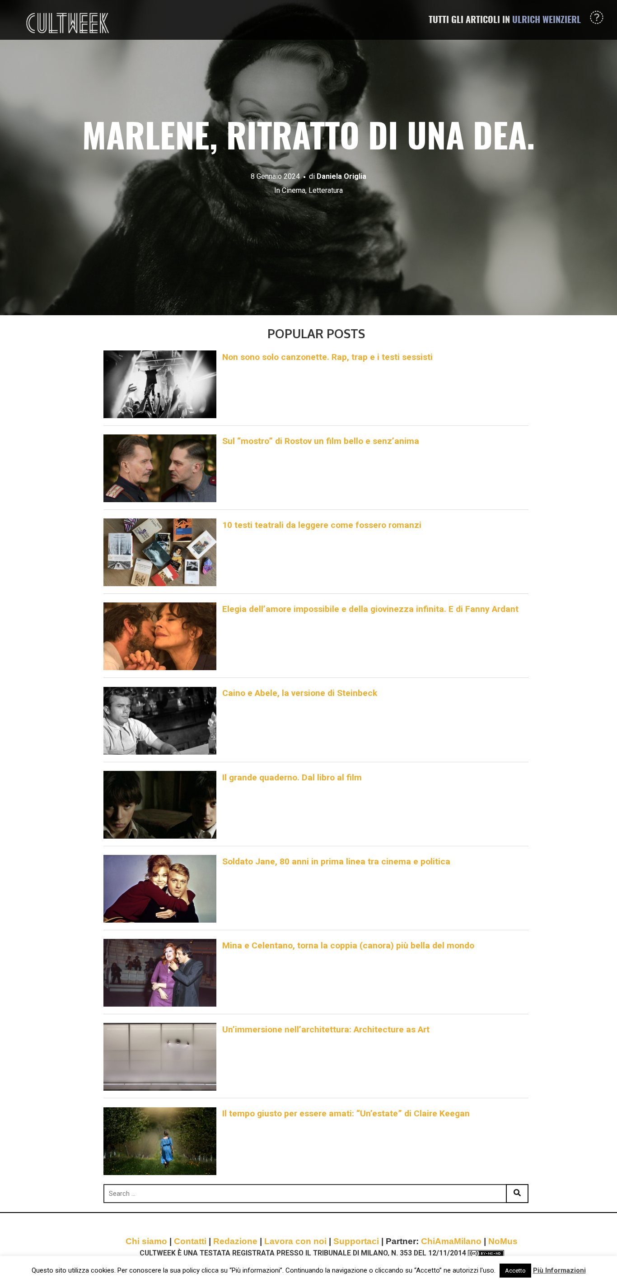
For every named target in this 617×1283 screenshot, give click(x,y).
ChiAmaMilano (451, 1241)
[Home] (69, 23)
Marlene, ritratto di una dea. (308, 139)
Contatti (190, 1241)
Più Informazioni (559, 1270)
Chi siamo (146, 1241)
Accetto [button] (515, 1270)
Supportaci (356, 1241)
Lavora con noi (295, 1241)
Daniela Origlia (341, 176)
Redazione (235, 1241)
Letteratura (325, 190)
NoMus (503, 1241)
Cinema (293, 190)
